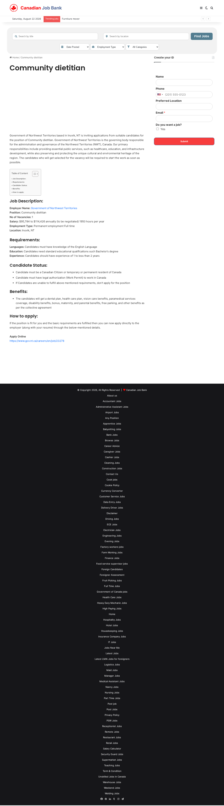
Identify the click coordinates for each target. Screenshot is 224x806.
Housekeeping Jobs (112, 630)
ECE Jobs (112, 524)
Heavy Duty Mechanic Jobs (112, 602)
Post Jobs (112, 709)
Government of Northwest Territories (54, 208)
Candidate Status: (20, 185)
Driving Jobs (112, 518)
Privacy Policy (112, 715)
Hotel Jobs (112, 625)
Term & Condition (112, 771)
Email (160, 112)
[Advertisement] (78, 103)
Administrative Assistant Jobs (112, 406)
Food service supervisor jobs (112, 563)
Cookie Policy (112, 485)
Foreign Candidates (112, 569)
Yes (162, 129)
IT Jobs (112, 642)
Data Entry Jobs (112, 502)
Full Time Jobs (112, 586)
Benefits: (16, 189)
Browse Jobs (112, 440)
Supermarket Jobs (112, 759)
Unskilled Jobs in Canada (112, 776)
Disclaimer (112, 513)
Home (15, 57)
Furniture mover (71, 18)
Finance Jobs (112, 558)
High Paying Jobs (112, 608)
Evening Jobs (112, 541)
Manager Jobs (112, 675)
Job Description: (19, 179)
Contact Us (112, 474)
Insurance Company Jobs (112, 636)
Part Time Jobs (112, 698)
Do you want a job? (169, 124)
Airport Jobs (112, 412)
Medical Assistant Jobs (112, 681)
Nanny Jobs (112, 687)
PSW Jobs (112, 720)
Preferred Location (169, 100)
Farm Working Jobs (112, 552)
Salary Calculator (112, 748)
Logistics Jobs (112, 664)
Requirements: (19, 182)
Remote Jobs (112, 731)
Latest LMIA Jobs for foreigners (112, 659)
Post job (112, 703)
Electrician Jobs (112, 530)
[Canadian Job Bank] (36, 8)
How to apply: (18, 192)
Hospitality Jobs (112, 619)
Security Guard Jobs (112, 754)
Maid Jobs (112, 670)
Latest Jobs (112, 653)
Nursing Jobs (112, 692)
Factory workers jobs (112, 546)
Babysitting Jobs (112, 429)
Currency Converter (112, 490)
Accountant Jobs (112, 401)
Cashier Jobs (112, 457)
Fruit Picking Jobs (112, 580)
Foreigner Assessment (112, 574)
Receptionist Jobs (112, 726)
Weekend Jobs (112, 787)
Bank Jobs (112, 434)
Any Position (112, 418)
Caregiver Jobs (112, 451)
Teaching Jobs (112, 765)
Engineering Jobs (112, 535)
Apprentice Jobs (112, 423)
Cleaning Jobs (112, 462)
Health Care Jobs (112, 597)
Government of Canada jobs (112, 591)
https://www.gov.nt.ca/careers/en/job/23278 (37, 341)
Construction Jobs (112, 468)
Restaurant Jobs (112, 737)
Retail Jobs (112, 743)
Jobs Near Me (112, 647)
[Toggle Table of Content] (33, 174)
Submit (184, 141)
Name (160, 76)
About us (112, 395)
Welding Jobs (112, 793)
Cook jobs (112, 479)
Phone (160, 88)
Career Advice (112, 446)
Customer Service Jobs (112, 496)
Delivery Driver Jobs (112, 507)
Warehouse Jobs (112, 782)
